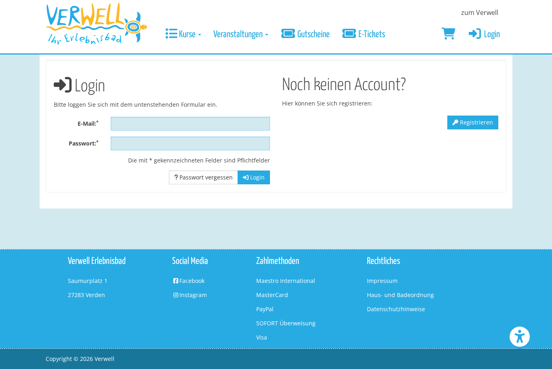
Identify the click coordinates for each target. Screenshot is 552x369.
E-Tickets (371, 34)
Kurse (187, 34)
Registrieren (475, 122)
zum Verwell (479, 12)
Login (491, 34)
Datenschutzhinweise (396, 309)
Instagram (193, 295)
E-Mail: (88, 123)
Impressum (382, 281)
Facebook (191, 281)
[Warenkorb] (448, 35)
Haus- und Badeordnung (400, 295)
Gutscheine (313, 34)
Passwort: (84, 143)
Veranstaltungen (238, 34)
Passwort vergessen (205, 177)
